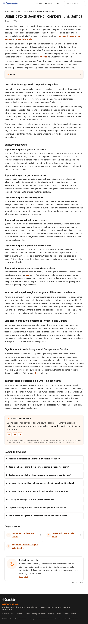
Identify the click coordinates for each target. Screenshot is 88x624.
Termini (58, 614)
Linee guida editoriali (39, 614)
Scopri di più (23, 577)
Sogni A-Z (39, 3)
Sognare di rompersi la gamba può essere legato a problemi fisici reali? (41, 483)
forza (37, 373)
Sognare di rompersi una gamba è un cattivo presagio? (34, 459)
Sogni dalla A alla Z (8, 614)
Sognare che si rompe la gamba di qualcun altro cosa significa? (38, 491)
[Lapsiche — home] (10, 3)
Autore (27, 614)
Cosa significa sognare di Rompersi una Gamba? (31, 499)
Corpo (24, 11)
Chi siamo (48, 3)
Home (6, 11)
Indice (12, 74)
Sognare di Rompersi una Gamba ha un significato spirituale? (37, 507)
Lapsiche (9, 619)
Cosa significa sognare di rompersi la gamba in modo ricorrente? (38, 467)
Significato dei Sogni (15, 11)
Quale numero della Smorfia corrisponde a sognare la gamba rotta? (39, 475)
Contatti (57, 3)
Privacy (66, 614)
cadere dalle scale (23, 39)
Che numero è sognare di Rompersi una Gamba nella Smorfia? (37, 515)
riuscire (43, 57)
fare (27, 275)
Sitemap (51, 614)
